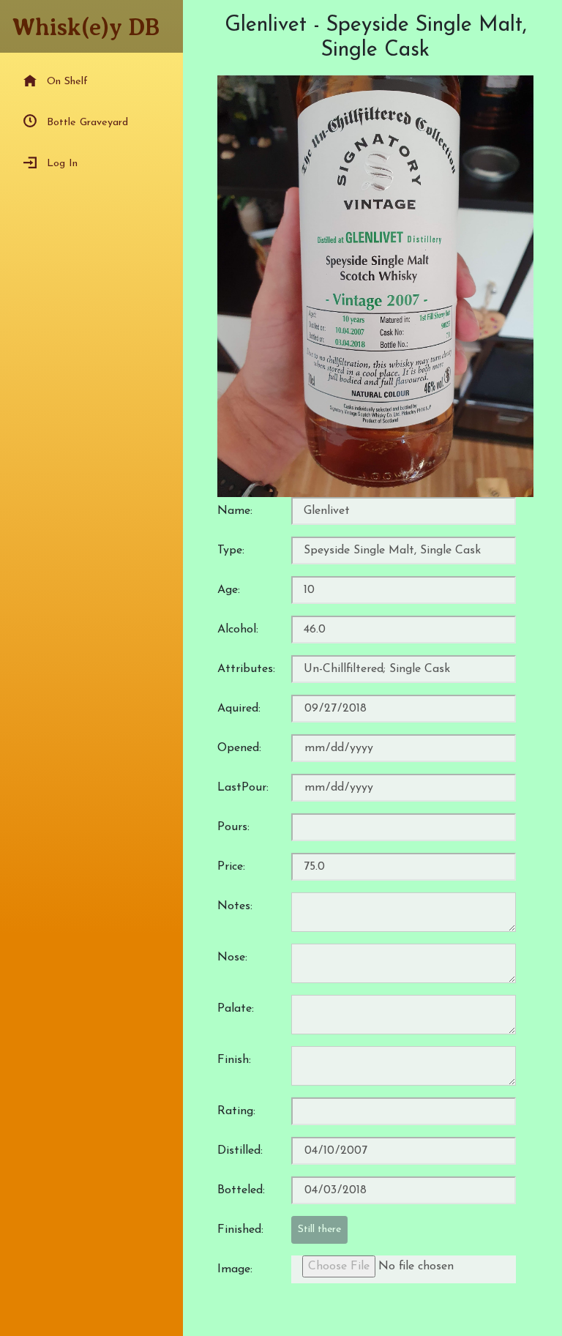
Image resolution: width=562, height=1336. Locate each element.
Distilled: (240, 1151)
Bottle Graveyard (87, 122)
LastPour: (243, 788)
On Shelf (67, 81)
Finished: (240, 1230)
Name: (234, 511)
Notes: (234, 906)
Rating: (236, 1111)
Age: (228, 590)
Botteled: (241, 1190)
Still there (319, 1229)
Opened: (239, 748)
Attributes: (246, 669)
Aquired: (239, 708)
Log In (62, 163)
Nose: (232, 957)
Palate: (235, 1009)
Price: (231, 867)
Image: (234, 1269)
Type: (230, 550)
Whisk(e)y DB (86, 27)
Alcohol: (237, 629)
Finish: (234, 1060)
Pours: (233, 827)
